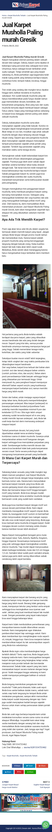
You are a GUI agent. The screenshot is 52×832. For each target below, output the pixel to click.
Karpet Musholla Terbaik (16, 15)
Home (4, 15)
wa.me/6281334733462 (35, 747)
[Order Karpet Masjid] (26, 812)
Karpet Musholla (13, 756)
